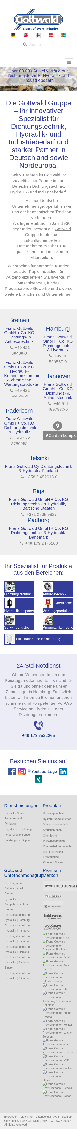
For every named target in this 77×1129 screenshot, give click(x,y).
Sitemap (66, 1116)
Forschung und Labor (17, 834)
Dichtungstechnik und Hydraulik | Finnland (17, 949)
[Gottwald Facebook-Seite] (12, 771)
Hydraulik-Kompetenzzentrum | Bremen (17, 904)
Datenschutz (43, 1116)
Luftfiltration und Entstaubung (53, 854)
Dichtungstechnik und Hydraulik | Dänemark (17, 976)
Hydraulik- (19, 192)
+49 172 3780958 (20, 441)
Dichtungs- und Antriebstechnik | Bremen (14, 888)
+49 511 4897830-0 (58, 406)
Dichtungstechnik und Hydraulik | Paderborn (17, 939)
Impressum (11, 1116)
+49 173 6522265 (38, 735)
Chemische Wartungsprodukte (54, 838)
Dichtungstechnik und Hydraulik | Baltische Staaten (17, 962)
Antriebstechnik (52, 830)
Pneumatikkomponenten (58, 846)
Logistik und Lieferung (18, 829)
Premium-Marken (53, 862)
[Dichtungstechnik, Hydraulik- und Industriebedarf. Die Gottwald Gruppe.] (38, 19)
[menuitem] (13, 35)
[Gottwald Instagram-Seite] (22, 771)
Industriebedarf (52, 192)
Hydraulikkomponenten (57, 819)
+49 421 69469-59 (20, 393)
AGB (56, 1116)
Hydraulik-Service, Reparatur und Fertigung (15, 818)
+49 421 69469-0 (21, 350)
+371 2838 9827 (41, 514)
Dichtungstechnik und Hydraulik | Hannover (17, 928)
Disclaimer (26, 1116)
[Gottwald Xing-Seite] (38, 779)
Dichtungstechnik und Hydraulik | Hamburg (17, 917)
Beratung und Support (17, 840)
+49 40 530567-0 (58, 359)
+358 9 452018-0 (41, 477)
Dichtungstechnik (48, 186)
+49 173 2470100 (41, 543)
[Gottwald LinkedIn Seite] (63, 771)
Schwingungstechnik (55, 824)
